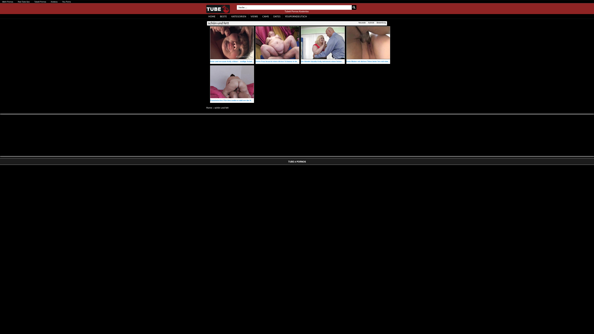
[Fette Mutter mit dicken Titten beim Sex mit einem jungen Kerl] (368, 42)
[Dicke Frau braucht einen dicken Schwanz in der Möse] (277, 42)
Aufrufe (371, 22)
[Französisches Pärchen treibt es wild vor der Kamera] (232, 81)
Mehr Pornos (7, 1)
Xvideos (54, 1)
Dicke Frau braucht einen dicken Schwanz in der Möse (279, 61)
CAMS (265, 16)
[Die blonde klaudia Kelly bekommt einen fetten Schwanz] (323, 42)
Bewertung (381, 22)
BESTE (223, 16)
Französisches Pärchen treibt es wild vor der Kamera (233, 100)
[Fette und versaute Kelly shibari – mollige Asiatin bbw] (232, 42)
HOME (211, 16)
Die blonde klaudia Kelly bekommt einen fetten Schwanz (325, 61)
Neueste (362, 22)
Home (209, 107)
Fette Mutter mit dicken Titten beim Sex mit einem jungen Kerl (373, 61)
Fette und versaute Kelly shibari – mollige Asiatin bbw (233, 61)
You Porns (66, 1)
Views (254, 16)
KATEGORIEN (238, 16)
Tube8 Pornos (40, 1)
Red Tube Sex (24, 1)
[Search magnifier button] (354, 7)
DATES (276, 16)
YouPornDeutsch (296, 16)
